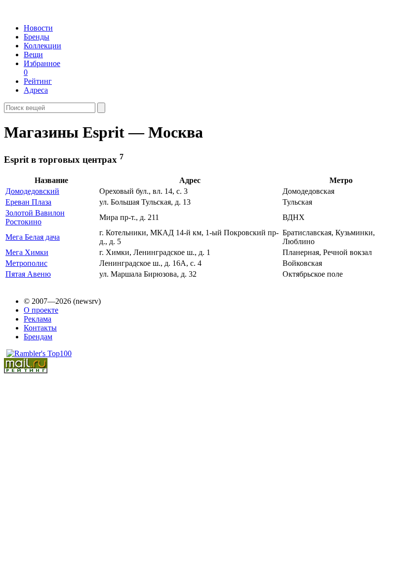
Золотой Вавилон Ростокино (35, 217)
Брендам (38, 336)
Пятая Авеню (28, 274)
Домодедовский (32, 191)
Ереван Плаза (28, 202)
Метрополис (26, 263)
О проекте (41, 310)
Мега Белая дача (32, 237)
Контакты (40, 328)
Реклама (37, 319)
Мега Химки (26, 252)
